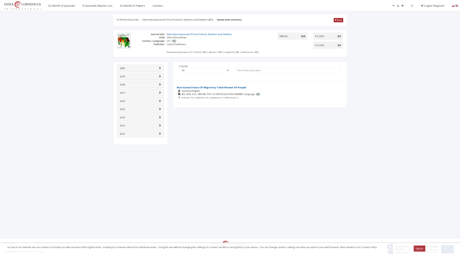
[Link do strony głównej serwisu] (22, 5)
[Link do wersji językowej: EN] (456, 5)
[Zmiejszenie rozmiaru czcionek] (392, 5)
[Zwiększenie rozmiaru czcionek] (404, 5)
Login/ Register (434, 5)
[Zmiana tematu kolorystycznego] (412, 5)
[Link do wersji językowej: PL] (453, 5)
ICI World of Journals (128, 19)
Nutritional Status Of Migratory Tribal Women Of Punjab (211, 87)
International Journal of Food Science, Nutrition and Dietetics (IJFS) (177, 19)
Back (339, 20)
